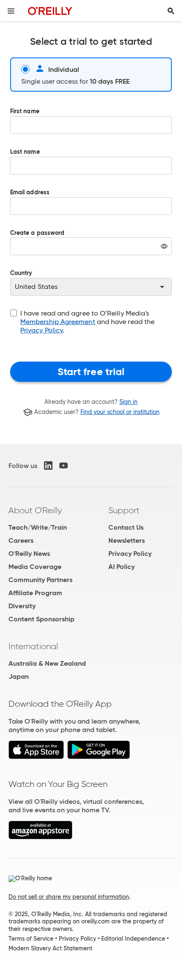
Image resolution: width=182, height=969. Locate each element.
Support (124, 510)
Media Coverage (34, 566)
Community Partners (40, 579)
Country (21, 273)
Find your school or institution (120, 412)
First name (24, 112)
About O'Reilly (35, 510)
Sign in (128, 402)
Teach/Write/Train (37, 527)
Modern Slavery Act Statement (50, 948)
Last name (25, 152)
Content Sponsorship (41, 619)
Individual (63, 69)
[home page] (50, 11)
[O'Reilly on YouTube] (63, 465)
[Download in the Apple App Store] (36, 756)
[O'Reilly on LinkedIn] (48, 465)
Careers (20, 540)
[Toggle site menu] (11, 11)
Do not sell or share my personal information (68, 897)
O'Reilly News (29, 553)
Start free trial (91, 371)
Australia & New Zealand (47, 663)
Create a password (37, 248)
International (33, 646)
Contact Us (125, 527)
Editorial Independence (133, 938)
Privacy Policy (41, 330)
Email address (30, 193)
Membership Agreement (57, 322)
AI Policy (121, 566)
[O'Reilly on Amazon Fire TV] (40, 837)
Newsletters (126, 540)
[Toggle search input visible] (171, 11)
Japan (18, 676)
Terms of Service (30, 938)
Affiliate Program (35, 592)
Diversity (22, 606)
